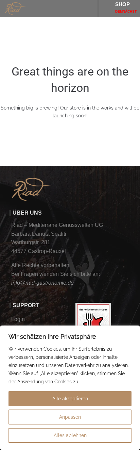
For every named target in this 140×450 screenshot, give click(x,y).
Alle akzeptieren (70, 398)
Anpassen (70, 417)
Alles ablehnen (70, 435)
